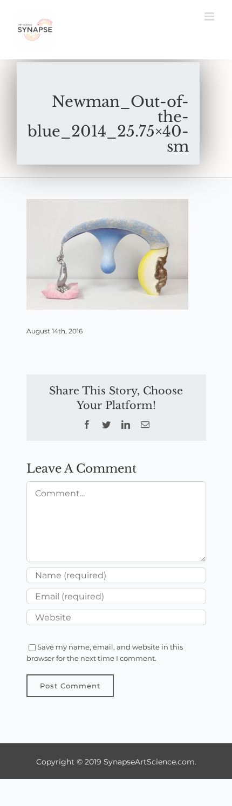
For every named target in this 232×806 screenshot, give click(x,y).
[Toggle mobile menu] (210, 16)
